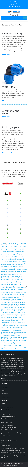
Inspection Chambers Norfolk (8, 276)
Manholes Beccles (15, 283)
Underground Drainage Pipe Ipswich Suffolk (12, 324)
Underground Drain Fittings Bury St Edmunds (12, 299)
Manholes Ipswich (21, 286)
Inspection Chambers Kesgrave (13, 274)
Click (15, 376)
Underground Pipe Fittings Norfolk (17, 340)
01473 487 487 (14, 2)
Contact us (17, 6)
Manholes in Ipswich (12, 286)
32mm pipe (4, 248)
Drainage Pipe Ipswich (18, 259)
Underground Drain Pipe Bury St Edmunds (11, 306)
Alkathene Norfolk (19, 249)
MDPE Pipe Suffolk (5, 296)
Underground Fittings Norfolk (8, 332)
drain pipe (3, 258)
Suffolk (18, 297)
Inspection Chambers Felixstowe (11, 271)
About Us (4, 400)
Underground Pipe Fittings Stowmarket (11, 342)
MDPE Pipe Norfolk (21, 294)
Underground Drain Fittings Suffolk (16, 304)
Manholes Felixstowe (10, 284)
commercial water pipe (7, 256)
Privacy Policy (6, 397)
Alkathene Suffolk (12, 254)
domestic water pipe (19, 256)
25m (18, 246)
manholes (7, 283)
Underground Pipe (5, 335)
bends (18, 254)
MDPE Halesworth (11, 291)
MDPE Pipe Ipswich (11, 294)
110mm (3, 243)
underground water (10, 348)
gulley (23, 263)
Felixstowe (18, 263)
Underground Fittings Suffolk (15, 334)
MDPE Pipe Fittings (12, 33)
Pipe (22, 296)
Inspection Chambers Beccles (14, 266)
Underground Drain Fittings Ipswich (10, 301)
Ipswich (18, 281)
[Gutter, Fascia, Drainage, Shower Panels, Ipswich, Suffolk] (14, 11)
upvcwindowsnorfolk (12, 465)
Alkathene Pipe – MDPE (11, 112)
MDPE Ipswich (19, 291)
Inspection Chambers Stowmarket (14, 279)
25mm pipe (23, 246)
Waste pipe (18, 348)
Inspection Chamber (12, 264)
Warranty (4, 383)
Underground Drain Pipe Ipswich (9, 307)
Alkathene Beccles (15, 248)
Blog (3, 403)
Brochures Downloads (8, 407)
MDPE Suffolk (13, 296)
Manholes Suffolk (14, 287)
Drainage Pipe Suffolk (6, 263)
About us (10, 6)
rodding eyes (8, 297)
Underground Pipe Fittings (12, 337)
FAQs (3, 390)
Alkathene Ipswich (10, 249)
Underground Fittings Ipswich (13, 330)
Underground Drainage (7, 312)
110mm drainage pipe (20, 243)
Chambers (23, 254)
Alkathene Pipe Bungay (15, 251)
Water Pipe (8, 87)
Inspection (3, 264)
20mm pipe (14, 246)
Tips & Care (5, 387)
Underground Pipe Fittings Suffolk (9, 343)
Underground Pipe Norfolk (14, 345)
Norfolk (19, 296)
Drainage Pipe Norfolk (6, 261)
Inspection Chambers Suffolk (8, 281)
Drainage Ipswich (12, 127)
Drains (14, 263)
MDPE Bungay (4, 289)
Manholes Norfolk (5, 287)
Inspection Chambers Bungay (8, 268)
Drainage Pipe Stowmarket (19, 261)
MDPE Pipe (7, 292)
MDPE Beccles (22, 287)
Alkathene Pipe (5, 251)
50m (8, 248)
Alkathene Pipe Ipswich (15, 253)
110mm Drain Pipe (10, 243)
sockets (14, 297)
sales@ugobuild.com (14, 4)
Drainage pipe (15, 258)
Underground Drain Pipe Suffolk (16, 311)
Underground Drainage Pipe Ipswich (15, 322)
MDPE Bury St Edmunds (14, 289)
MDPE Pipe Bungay (15, 292)
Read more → (7, 55)
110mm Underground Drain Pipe (9, 245)
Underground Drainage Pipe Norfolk (10, 325)
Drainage (9, 258)
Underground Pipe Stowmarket (9, 347)
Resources (5, 394)
